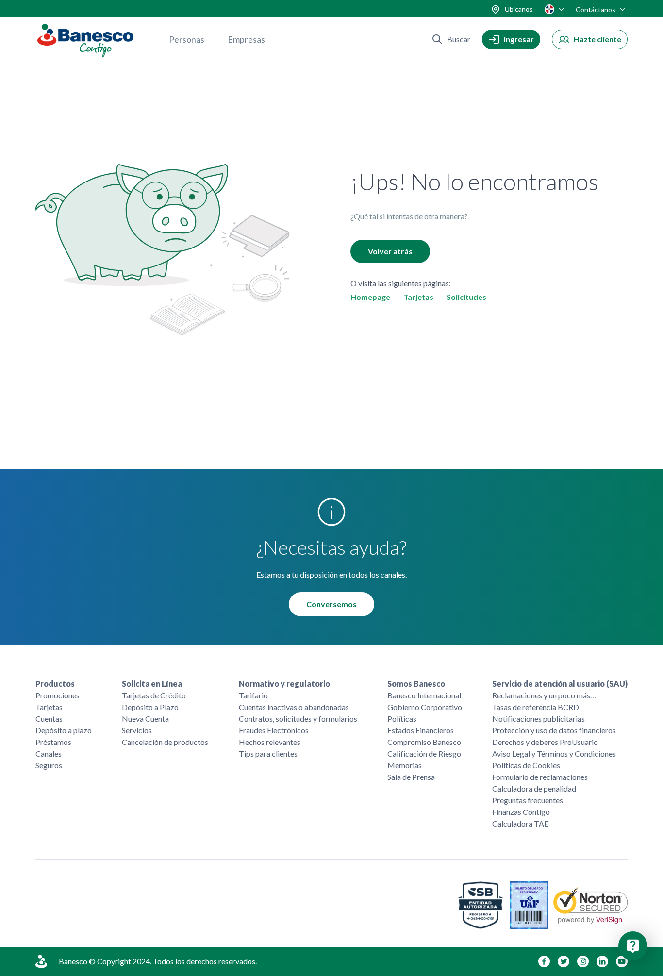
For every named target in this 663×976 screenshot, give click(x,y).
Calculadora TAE (520, 823)
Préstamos (53, 741)
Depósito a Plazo (150, 706)
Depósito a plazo (63, 730)
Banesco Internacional (424, 695)
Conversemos (331, 604)
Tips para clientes (268, 753)
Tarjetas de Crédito (154, 695)
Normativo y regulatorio (284, 683)
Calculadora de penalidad (534, 788)
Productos (55, 683)
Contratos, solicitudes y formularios (298, 718)
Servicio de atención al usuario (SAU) (560, 683)
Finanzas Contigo (521, 811)
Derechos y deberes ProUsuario (545, 741)
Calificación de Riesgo (424, 753)
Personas (186, 39)
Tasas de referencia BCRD (535, 706)
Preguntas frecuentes (527, 800)
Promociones (57, 695)
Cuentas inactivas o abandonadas (294, 706)
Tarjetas (418, 296)
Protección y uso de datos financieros (554, 730)
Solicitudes (466, 296)
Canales (48, 753)
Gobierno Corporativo (424, 706)
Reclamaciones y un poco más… (544, 695)
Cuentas (49, 718)
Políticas (401, 718)
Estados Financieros (420, 730)
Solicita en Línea (152, 683)
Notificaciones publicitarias (538, 718)
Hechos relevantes (269, 741)
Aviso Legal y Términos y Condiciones (554, 753)
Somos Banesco (416, 683)
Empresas (246, 39)
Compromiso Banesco (424, 741)
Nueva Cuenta (145, 718)
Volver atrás (390, 251)
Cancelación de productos (165, 741)
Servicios (137, 730)
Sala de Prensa (411, 776)
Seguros (48, 765)
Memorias (404, 765)
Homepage (370, 296)
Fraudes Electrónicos (274, 730)
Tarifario (253, 695)
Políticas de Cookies (526, 765)
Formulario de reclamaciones (540, 776)
